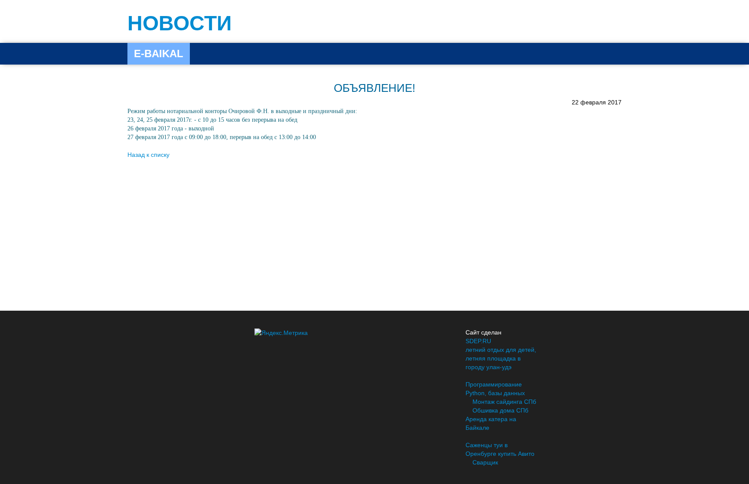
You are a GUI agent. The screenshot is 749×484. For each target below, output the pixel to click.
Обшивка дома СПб (500, 410)
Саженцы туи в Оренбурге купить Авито (500, 449)
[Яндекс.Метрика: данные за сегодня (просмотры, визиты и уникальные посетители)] (281, 332)
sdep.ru (478, 341)
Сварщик (485, 462)
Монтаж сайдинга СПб (504, 401)
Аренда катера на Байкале (491, 423)
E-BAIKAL (158, 53)
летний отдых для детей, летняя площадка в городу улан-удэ (501, 358)
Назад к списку (148, 154)
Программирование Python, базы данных (495, 388)
